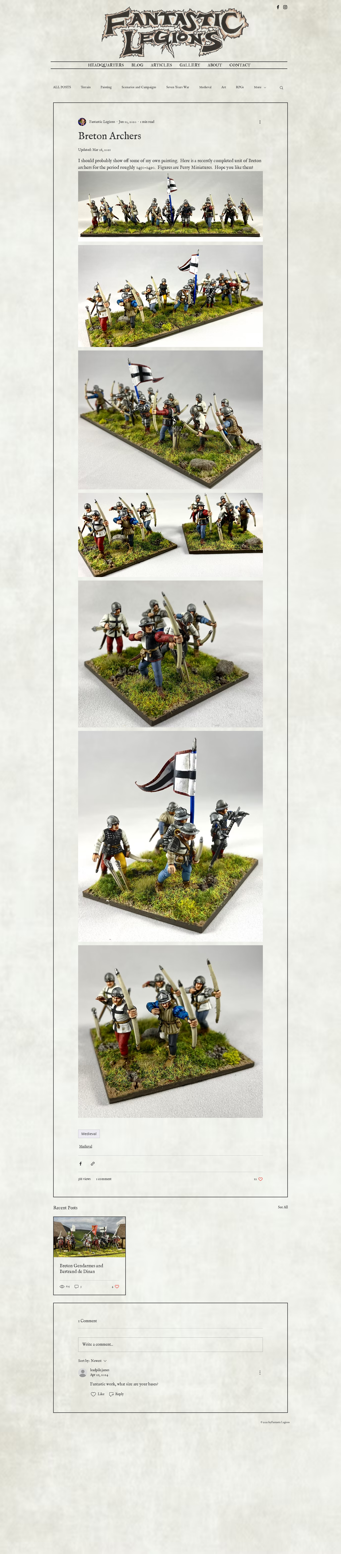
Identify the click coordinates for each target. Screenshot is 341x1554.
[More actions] (260, 122)
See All (283, 1207)
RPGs (240, 87)
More (257, 87)
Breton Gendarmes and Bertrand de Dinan (81, 1269)
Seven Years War (177, 87)
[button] (281, 87)
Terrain (86, 87)
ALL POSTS (62, 87)
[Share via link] (92, 1163)
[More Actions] (260, 1373)
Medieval (205, 87)
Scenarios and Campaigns (139, 87)
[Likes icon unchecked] (93, 1394)
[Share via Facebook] (80, 1163)
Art (223, 87)
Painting (106, 87)
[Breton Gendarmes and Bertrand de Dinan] (89, 1237)
